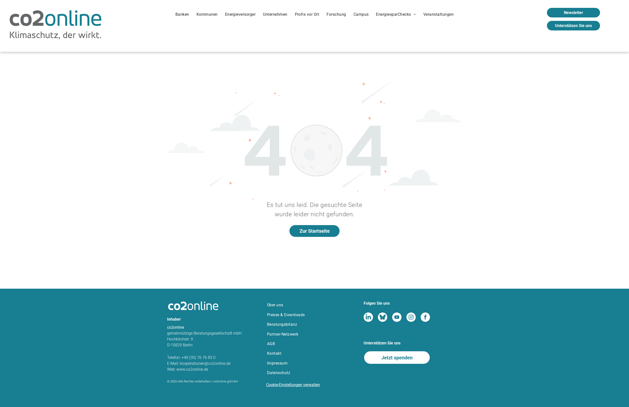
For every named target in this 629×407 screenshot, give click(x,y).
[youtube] (396, 317)
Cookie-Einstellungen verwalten (293, 384)
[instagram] (411, 317)
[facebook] (425, 317)
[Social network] (368, 317)
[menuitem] (182, 15)
